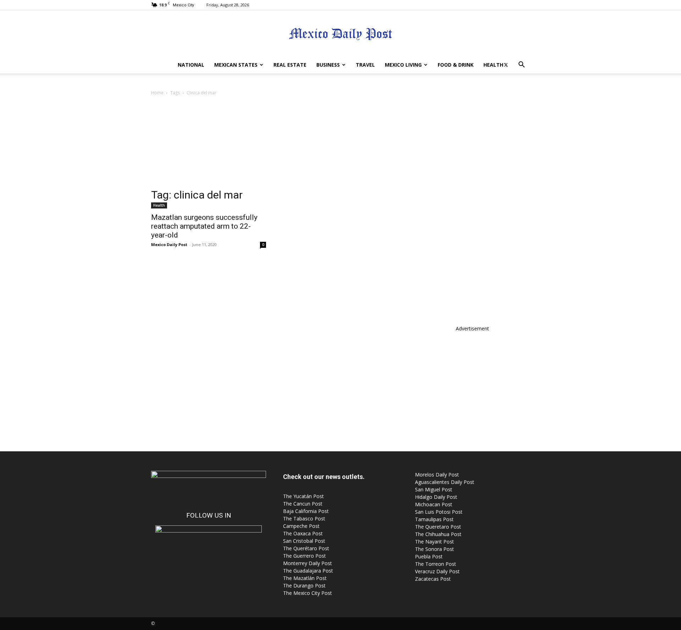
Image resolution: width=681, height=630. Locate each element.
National (191, 64)
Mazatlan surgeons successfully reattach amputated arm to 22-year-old (204, 226)
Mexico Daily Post (169, 244)
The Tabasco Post (304, 518)
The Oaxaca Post (303, 533)
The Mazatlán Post (305, 578)
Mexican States (236, 64)
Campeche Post (301, 526)
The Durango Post (304, 585)
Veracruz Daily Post (437, 571)
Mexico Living (403, 64)
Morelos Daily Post (437, 474)
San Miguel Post (433, 489)
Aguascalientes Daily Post (444, 482)
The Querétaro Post (306, 548)
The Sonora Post (434, 549)
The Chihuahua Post (438, 534)
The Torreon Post (435, 564)
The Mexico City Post (307, 593)
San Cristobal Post (304, 540)
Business (328, 64)
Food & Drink (456, 64)
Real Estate (289, 64)
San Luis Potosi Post (439, 511)
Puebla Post (429, 556)
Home (157, 93)
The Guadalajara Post (308, 570)
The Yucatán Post (303, 496)
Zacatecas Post (433, 578)
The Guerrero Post (304, 555)
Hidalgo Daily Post (436, 497)
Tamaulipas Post (434, 519)
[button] (521, 65)
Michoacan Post (433, 504)
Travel (365, 64)
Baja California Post (306, 511)
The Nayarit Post (434, 541)
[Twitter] (505, 64)
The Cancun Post (302, 503)
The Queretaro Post (438, 526)
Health (493, 64)
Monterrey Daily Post (307, 563)
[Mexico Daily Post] (340, 34)
